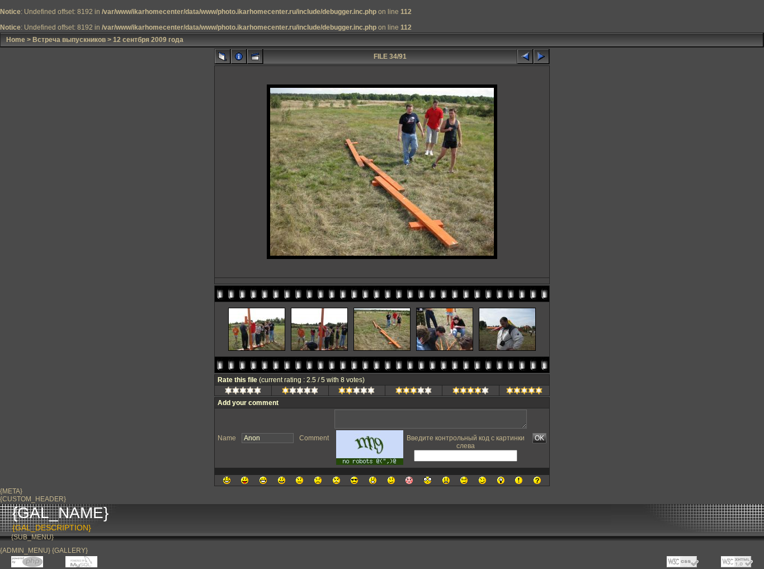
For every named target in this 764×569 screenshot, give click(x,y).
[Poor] (300, 392)
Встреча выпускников (69, 40)
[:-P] (244, 480)
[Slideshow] (255, 56)
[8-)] (354, 480)
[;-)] (482, 480)
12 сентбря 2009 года (148, 40)
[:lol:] (227, 480)
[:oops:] (409, 480)
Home (15, 40)
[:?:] (537, 480)
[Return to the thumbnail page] (222, 56)
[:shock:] (427, 480)
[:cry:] (336, 480)
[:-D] (263, 480)
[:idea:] (501, 480)
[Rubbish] (243, 392)
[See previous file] (525, 56)
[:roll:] (464, 480)
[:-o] (373, 480)
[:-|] (299, 480)
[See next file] (541, 56)
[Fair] (356, 392)
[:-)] (281, 480)
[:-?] (391, 480)
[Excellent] (470, 392)
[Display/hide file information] (239, 56)
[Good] (413, 392)
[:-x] (446, 480)
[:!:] (519, 480)
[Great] (524, 392)
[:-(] (318, 480)
